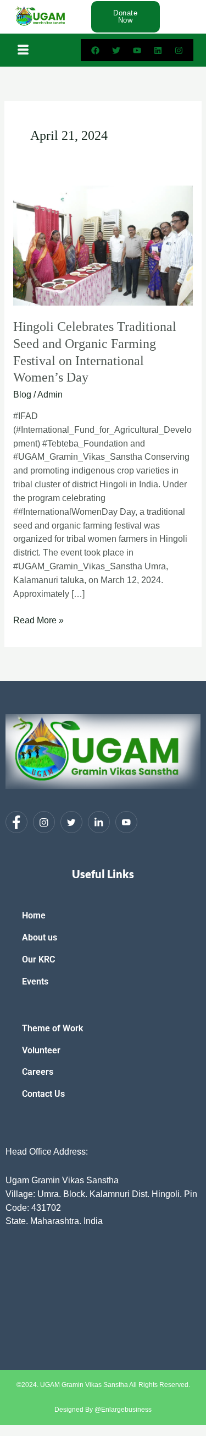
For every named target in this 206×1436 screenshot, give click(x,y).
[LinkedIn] (99, 822)
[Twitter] (71, 822)
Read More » (38, 619)
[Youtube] (126, 822)
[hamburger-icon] (23, 50)
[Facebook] (16, 822)
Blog (22, 394)
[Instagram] (44, 822)
